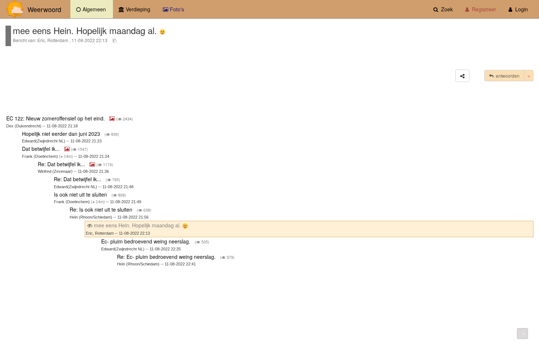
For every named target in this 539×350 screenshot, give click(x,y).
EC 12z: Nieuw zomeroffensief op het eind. (56, 118)
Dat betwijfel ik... (41, 148)
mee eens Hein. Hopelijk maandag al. (137, 225)
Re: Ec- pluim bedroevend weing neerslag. (167, 256)
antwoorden (507, 75)
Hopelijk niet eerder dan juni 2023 (62, 133)
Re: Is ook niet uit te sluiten (102, 209)
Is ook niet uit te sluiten (81, 194)
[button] (462, 76)
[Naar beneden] (522, 333)
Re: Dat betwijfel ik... (62, 164)
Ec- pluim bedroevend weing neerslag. (146, 241)
